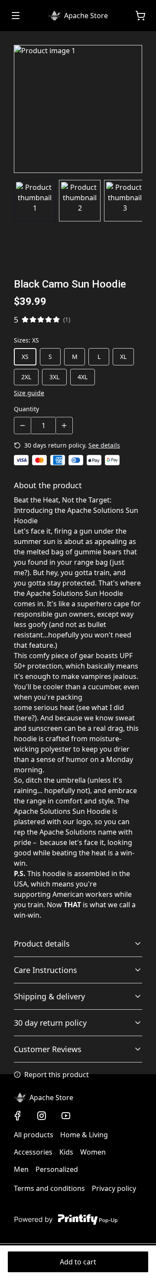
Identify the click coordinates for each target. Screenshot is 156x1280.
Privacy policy (114, 1188)
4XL (83, 377)
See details (104, 445)
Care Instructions (45, 970)
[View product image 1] (34, 200)
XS (25, 356)
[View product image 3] (125, 200)
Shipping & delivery (49, 996)
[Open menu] (15, 15)
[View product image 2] (80, 200)
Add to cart (78, 1262)
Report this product (56, 1074)
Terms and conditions (49, 1188)
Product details (42, 943)
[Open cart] (140, 15)
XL (123, 356)
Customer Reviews (47, 1049)
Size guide (29, 393)
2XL (26, 377)
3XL (54, 377)
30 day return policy (50, 1023)
